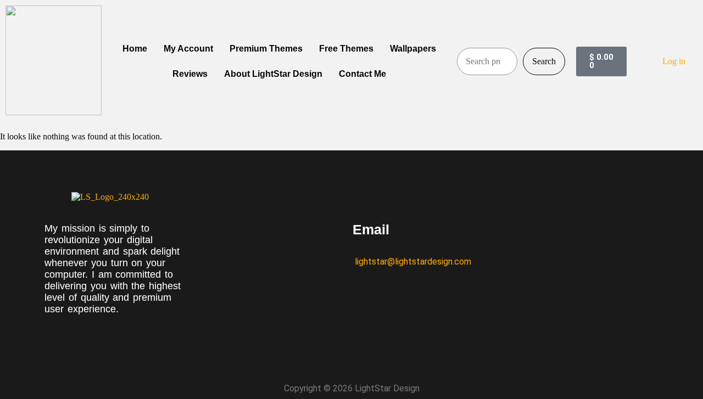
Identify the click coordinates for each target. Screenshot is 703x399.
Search (544, 61)
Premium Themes (266, 48)
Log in (673, 61)
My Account (188, 48)
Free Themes (346, 48)
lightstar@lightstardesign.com (412, 261)
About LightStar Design (273, 73)
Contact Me (362, 73)
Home (134, 48)
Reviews (190, 73)
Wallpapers (413, 48)
